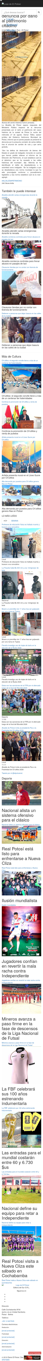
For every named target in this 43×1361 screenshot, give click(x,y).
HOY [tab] (5, 520)
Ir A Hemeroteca (21, 57)
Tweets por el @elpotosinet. (12, 773)
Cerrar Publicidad (34, 1353)
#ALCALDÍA (6, 180)
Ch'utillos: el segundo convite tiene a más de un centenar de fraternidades (20, 361)
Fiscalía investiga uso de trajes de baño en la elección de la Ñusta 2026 (19, 646)
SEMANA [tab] (14, 520)
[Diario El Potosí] (11, 4)
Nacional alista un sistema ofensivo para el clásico (21, 824)
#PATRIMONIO (16, 180)
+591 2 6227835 (8, 1321)
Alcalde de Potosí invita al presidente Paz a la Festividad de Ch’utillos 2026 (19, 729)
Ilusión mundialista (9, 905)
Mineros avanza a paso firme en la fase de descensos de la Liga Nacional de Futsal (18, 1043)
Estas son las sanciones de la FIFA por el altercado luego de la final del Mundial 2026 (21, 686)
